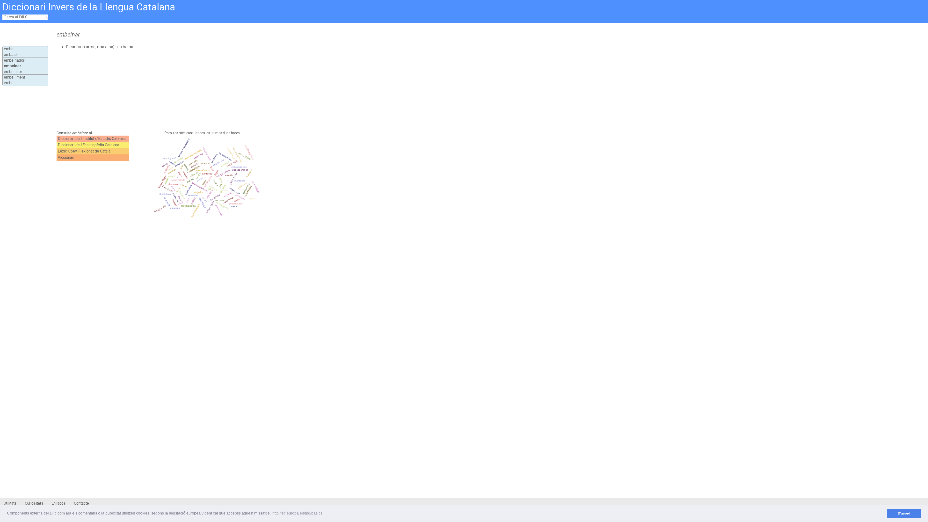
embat (9, 49)
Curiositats (34, 503)
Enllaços (58, 503)
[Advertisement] (173, 90)
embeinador (14, 60)
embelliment (14, 77)
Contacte (81, 503)
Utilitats (10, 503)
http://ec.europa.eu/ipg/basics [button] (297, 513)
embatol (11, 54)
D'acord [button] (904, 513)
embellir (11, 83)
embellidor (13, 72)
